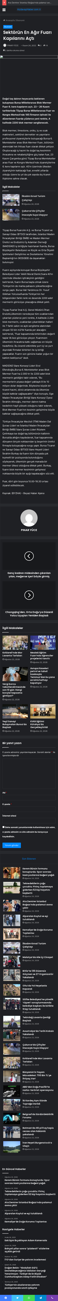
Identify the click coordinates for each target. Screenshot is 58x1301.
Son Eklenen (29, 858)
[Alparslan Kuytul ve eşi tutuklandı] (11, 920)
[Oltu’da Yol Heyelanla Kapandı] (11, 990)
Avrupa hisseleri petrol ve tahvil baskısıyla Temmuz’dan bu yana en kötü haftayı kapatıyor (42, 675)
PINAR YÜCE (12, 45)
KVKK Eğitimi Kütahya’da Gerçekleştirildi (39, 724)
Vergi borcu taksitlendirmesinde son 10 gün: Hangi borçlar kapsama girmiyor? (14, 689)
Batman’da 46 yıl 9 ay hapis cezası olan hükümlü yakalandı (38, 1131)
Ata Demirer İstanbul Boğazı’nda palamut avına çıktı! (32, 2)
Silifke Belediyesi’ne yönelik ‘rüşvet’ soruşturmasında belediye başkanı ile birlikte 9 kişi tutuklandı (38, 1004)
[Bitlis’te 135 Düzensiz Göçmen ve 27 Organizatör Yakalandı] (11, 975)
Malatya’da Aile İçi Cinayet (38, 957)
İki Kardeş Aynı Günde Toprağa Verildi (35, 1102)
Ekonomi (20, 20)
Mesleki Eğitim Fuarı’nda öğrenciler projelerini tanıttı (41, 655)
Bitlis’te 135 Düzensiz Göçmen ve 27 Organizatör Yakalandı (38, 974)
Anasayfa (10, 20)
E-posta (7, 804)
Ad (4, 792)
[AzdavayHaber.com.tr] (29, 9)
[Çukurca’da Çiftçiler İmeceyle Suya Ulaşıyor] (10, 214)
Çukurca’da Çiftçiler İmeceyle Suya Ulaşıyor (36, 1046)
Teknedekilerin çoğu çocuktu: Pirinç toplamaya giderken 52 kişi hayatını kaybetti (38, 888)
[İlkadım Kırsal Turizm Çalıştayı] (10, 200)
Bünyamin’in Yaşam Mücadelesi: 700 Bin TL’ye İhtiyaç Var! (37, 1075)
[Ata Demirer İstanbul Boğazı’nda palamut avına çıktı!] (11, 905)
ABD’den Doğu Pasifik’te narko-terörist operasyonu (38, 1088)
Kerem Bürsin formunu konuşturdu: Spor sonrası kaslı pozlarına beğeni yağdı (38, 872)
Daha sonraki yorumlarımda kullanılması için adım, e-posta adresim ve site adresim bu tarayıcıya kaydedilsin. (28, 832)
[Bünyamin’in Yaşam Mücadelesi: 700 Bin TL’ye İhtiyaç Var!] (11, 1076)
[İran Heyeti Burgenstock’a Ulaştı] (11, 1147)
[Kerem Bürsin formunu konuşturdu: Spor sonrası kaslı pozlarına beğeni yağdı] (11, 873)
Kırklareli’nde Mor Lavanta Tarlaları (12, 654)
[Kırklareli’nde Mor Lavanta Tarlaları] (15, 643)
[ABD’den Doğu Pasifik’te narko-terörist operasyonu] (11, 1091)
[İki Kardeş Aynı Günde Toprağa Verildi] (11, 1105)
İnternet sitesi (9, 815)
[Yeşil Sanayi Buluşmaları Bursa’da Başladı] (15, 711)
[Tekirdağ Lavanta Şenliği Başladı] (11, 1021)
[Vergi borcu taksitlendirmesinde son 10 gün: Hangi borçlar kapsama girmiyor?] (15, 674)
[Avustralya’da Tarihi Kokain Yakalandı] (11, 1035)
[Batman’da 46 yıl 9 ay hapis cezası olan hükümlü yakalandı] (11, 1132)
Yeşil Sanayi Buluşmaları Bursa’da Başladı (14, 724)
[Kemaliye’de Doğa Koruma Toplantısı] (11, 934)
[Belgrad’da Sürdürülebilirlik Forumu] (11, 1118)
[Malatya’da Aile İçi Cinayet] (11, 961)
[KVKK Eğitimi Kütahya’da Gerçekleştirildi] (43, 711)
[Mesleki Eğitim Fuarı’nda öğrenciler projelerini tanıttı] (43, 643)
